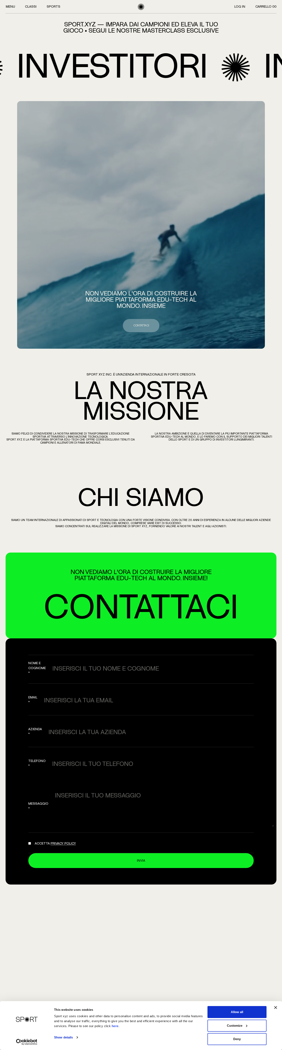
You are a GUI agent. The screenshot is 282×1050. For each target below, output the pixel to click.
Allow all (237, 1012)
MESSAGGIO (38, 806)
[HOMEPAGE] (141, 7)
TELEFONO (37, 763)
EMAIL (32, 699)
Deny (237, 1039)
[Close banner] (275, 1007)
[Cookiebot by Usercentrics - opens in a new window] (27, 1042)
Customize (234, 1025)
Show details (63, 1037)
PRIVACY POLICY (63, 843)
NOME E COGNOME (37, 668)
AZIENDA (35, 731)
